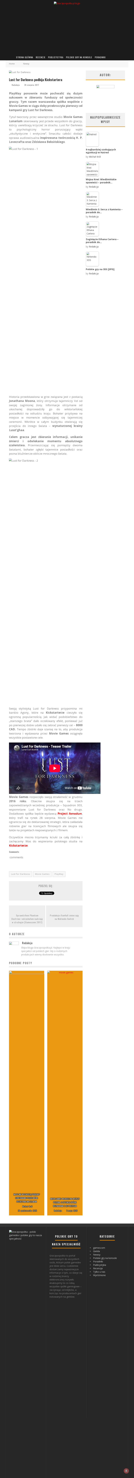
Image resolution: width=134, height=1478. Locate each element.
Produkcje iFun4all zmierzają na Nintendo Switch (64, 917)
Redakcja (16, 85)
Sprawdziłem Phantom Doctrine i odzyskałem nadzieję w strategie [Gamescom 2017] (27, 919)
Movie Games (42, 874)
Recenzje (40, 57)
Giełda (96, 1251)
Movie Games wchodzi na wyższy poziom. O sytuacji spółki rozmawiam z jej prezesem (65, 1202)
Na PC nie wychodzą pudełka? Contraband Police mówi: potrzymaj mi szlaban (27, 1198)
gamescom (99, 1247)
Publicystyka (55, 57)
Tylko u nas (99, 1271)
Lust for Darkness (20, 874)
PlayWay (59, 874)
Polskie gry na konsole (79, 57)
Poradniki (100, 57)
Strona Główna (24, 57)
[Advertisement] (66, 29)
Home (12, 63)
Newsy (96, 1254)
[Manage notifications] (126, 1470)
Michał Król (27, 1206)
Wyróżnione (99, 1275)
